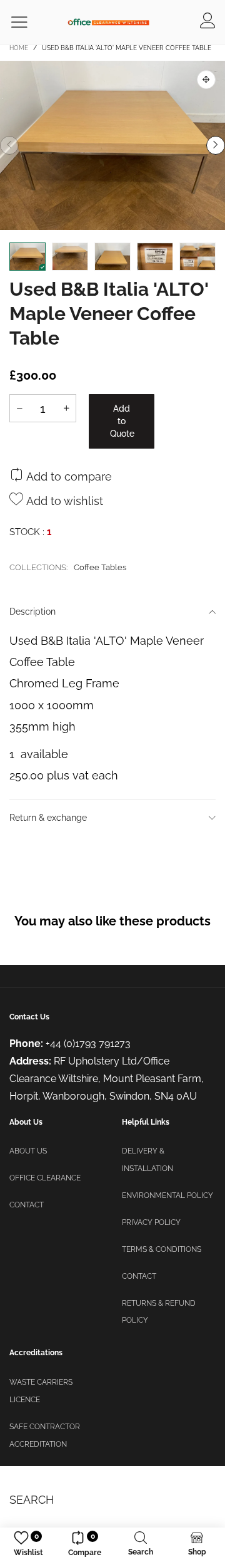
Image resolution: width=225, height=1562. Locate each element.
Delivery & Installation (147, 1160)
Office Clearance (45, 1178)
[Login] (207, 22)
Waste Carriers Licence (40, 1391)
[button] (9, 145)
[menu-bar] (27, 22)
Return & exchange (48, 818)
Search (31, 1499)
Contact (26, 1204)
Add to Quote (122, 421)
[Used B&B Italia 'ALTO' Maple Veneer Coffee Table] (112, 145)
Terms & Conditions (161, 1249)
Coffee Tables (100, 567)
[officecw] (108, 21)
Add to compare (67, 476)
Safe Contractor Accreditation (44, 1435)
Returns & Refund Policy (159, 1312)
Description (32, 612)
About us (28, 1151)
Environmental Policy (167, 1195)
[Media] (206, 79)
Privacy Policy (151, 1222)
